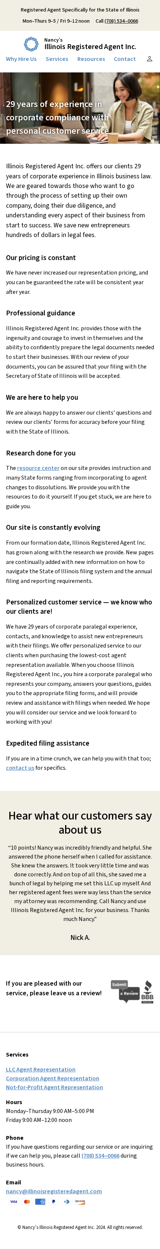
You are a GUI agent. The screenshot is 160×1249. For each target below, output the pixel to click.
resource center (38, 468)
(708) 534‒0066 (121, 21)
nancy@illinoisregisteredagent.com (54, 1191)
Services (57, 59)
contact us (20, 768)
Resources (91, 59)
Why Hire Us (21, 59)
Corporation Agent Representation (52, 1078)
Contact (125, 59)
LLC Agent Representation (41, 1069)
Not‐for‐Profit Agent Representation (54, 1087)
